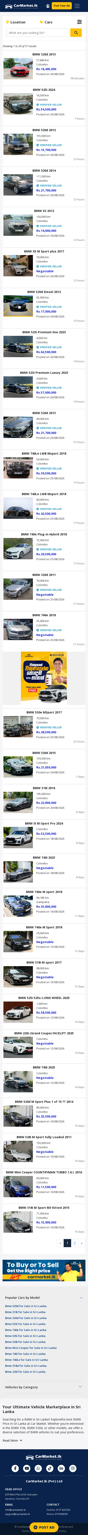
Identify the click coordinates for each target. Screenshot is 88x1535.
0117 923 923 (63, 1509)
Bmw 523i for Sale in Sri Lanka (25, 1324)
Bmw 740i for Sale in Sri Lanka (25, 1354)
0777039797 (61, 1514)
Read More (11, 1440)
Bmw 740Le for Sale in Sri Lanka (26, 1360)
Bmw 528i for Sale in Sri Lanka (25, 1342)
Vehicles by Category (21, 1387)
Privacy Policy (58, 1531)
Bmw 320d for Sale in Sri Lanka (26, 1318)
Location (17, 22)
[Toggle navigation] (77, 6)
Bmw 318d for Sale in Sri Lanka (26, 1366)
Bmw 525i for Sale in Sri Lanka (25, 1336)
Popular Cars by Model (22, 1297)
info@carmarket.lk (15, 1509)
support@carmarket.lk (17, 1514)
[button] (48, 5)
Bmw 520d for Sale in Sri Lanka (26, 1306)
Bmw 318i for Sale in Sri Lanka (25, 1312)
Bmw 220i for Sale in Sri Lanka (25, 1372)
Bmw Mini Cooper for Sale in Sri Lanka (31, 1348)
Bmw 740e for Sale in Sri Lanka (25, 1330)
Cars (47, 22)
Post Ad (62, 5)
